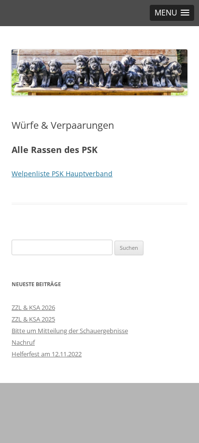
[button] (172, 13)
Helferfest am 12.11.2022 (47, 354)
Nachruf (23, 342)
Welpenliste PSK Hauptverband (62, 173)
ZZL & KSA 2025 (33, 319)
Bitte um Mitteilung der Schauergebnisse (70, 330)
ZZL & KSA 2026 (33, 307)
